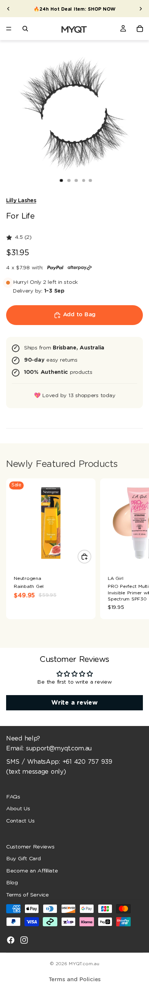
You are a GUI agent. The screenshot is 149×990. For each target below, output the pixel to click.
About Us (18, 808)
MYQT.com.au (84, 963)
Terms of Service (27, 895)
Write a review (74, 703)
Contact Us (20, 820)
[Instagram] (24, 939)
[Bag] (139, 28)
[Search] (25, 28)
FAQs (13, 796)
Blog (12, 882)
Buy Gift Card (23, 858)
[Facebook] (10, 939)
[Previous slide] (8, 8)
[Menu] (9, 28)
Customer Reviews (30, 846)
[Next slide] (140, 8)
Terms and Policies (75, 979)
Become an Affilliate (32, 870)
